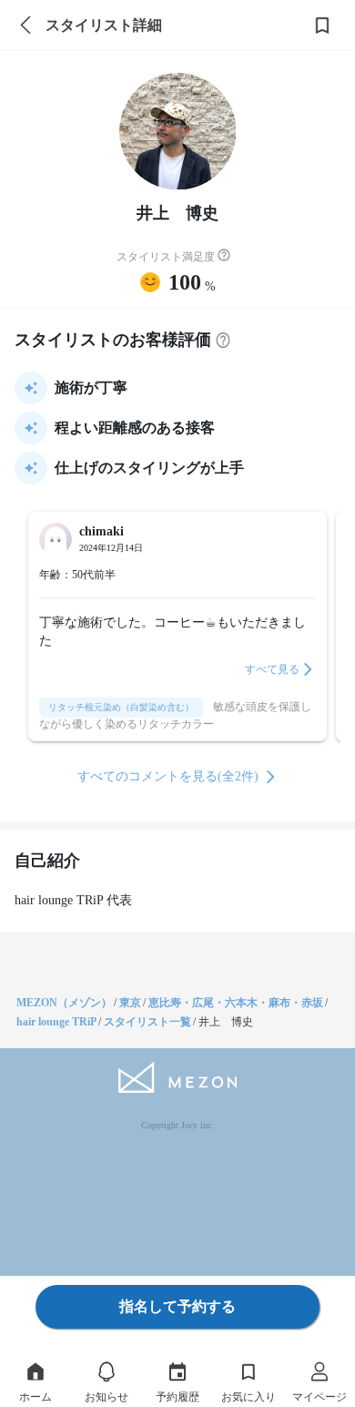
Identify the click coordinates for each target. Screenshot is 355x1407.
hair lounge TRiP (56, 1021)
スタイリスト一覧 (147, 1021)
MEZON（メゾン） (64, 1002)
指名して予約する (177, 1306)
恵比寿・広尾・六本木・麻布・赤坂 (235, 1002)
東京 (130, 1002)
